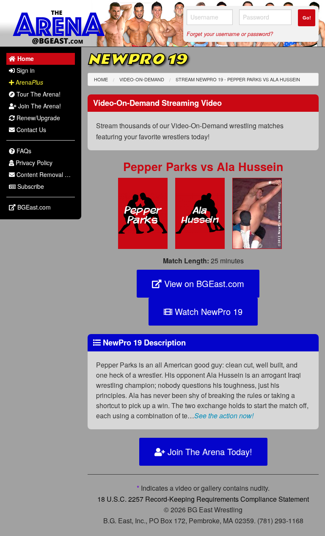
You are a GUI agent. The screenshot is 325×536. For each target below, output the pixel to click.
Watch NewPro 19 (207, 311)
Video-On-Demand (141, 79)
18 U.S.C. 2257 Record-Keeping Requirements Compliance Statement (203, 499)
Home (101, 79)
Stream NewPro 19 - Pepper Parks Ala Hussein (238, 79)
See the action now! (223, 415)
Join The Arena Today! (208, 451)
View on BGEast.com (203, 283)
